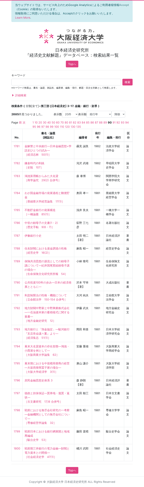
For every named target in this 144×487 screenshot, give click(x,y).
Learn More (22, 17)
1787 (17, 235)
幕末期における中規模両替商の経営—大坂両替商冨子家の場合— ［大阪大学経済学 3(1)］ (47, 367)
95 (34, 126)
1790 (17, 282)
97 (43, 126)
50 (53, 122)
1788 (17, 248)
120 (67, 126)
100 (56, 126)
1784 (17, 193)
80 (66, 122)
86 (92, 122)
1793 (17, 329)
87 (96, 122)
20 (40, 122)
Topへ (72, 64)
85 (88, 122)
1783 (17, 176)
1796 (17, 380)
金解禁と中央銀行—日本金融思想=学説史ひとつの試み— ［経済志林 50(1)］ (48, 150)
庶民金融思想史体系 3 (39, 380)
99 (51, 126)
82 (74, 122)
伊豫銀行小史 (33, 235)
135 (78, 126)
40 (49, 122)
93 (122, 122)
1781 (16, 146)
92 (118, 122)
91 (114, 122)
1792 (17, 308)
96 (38, 126)
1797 (17, 393)
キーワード (18, 75)
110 (62, 126)
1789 (17, 261)
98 (47, 126)
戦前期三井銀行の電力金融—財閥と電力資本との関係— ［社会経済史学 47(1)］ (47, 453)
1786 (17, 223)
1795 (17, 363)
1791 (16, 295)
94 (127, 122)
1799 (17, 431)
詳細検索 (20, 95)
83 (79, 122)
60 (58, 122)
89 (105, 122)
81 (70, 122)
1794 (17, 346)
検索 (127, 82)
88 (101, 122)
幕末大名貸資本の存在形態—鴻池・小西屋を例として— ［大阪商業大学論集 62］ (47, 350)
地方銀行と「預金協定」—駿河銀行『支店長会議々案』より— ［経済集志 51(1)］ (47, 333)
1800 (17, 448)
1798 (17, 410)
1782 (17, 163)
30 (44, 122)
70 (62, 122)
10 (36, 122)
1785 (17, 210)
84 (83, 122)
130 (73, 126)
